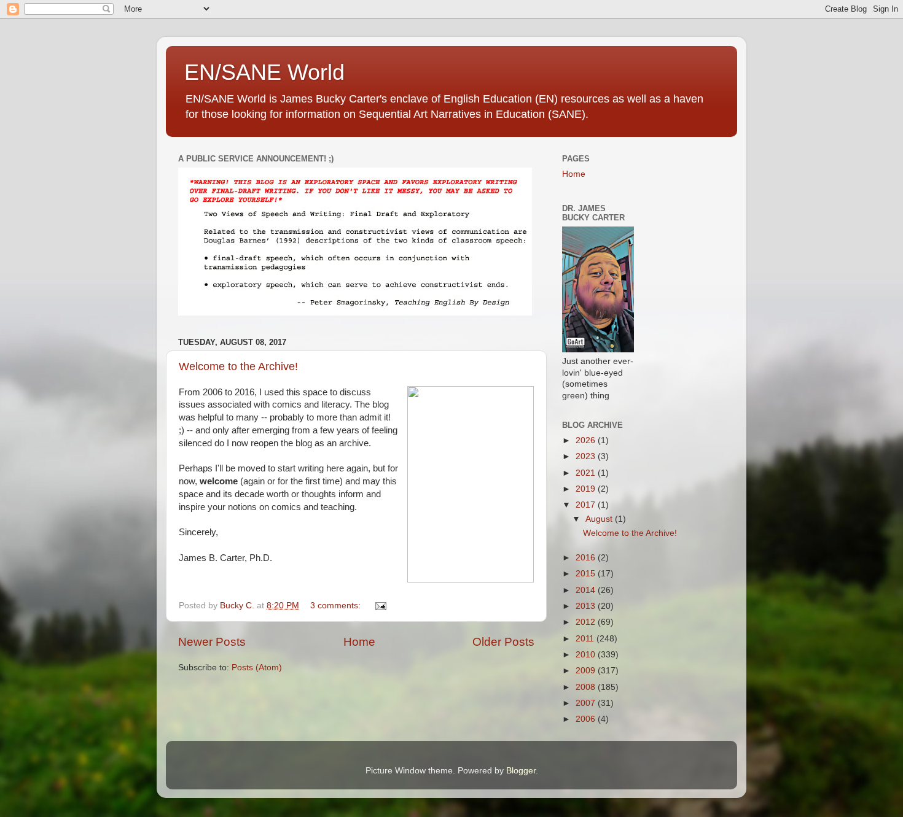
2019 (587, 489)
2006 (587, 719)
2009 (587, 670)
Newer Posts (212, 641)
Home (359, 641)
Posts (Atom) (257, 667)
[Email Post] (380, 605)
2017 (587, 504)
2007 (587, 703)
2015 (587, 573)
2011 (586, 638)
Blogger (521, 770)
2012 (587, 622)
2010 (587, 654)
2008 (587, 687)
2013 (587, 606)
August (600, 519)
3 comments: (336, 605)
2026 (587, 440)
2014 (587, 590)
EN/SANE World (264, 72)
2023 (587, 456)
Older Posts (503, 641)
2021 (587, 473)
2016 (587, 557)
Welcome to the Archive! (238, 366)
